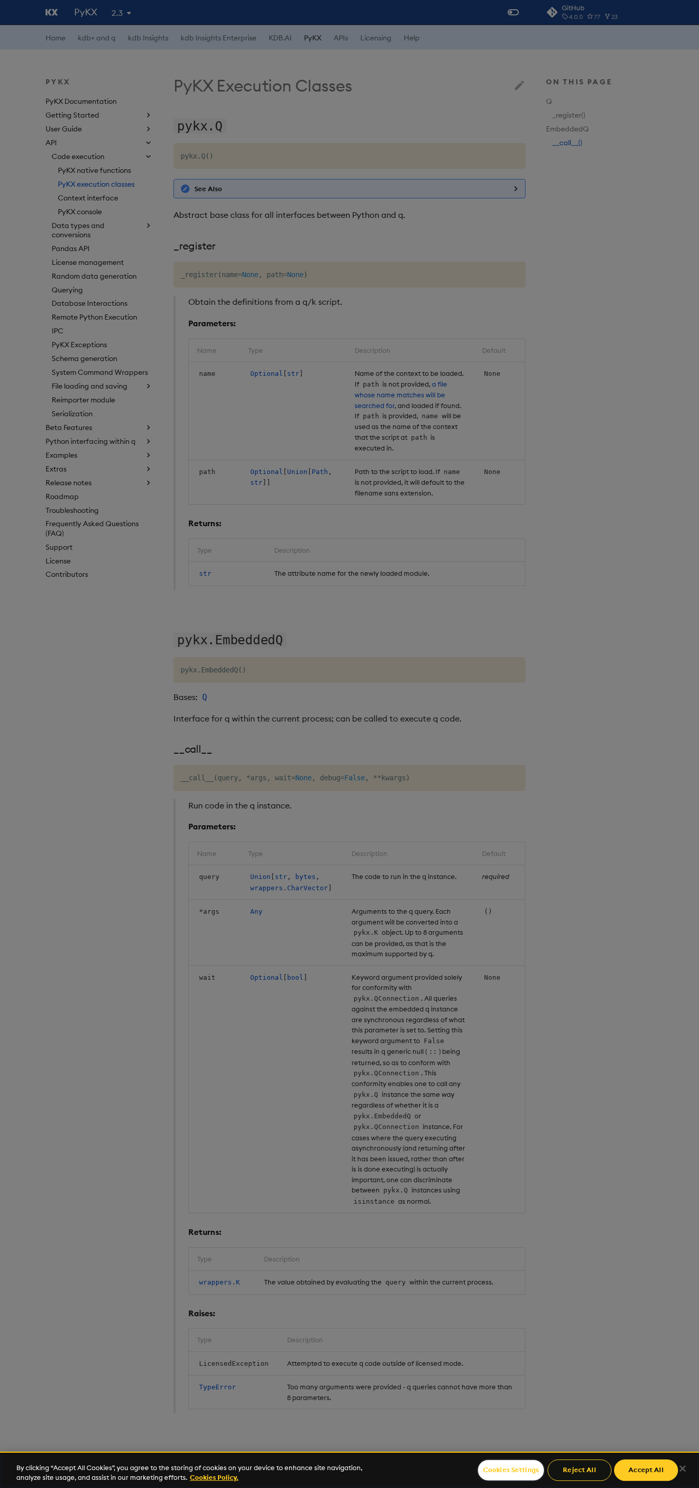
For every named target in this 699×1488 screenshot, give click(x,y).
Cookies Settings (511, 1470)
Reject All (579, 1470)
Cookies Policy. (214, 1477)
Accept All (645, 1470)
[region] (349, 1470)
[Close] (682, 1468)
